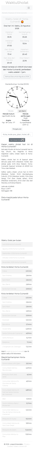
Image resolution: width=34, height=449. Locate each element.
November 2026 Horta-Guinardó (14, 262)
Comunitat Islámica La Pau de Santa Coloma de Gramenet (11, 412)
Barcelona (6, 324)
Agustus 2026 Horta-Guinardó (13, 249)
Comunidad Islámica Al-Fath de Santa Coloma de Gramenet (10, 392)
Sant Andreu (7, 275)
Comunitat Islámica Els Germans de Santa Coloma (10, 383)
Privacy (26, 444)
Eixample (5, 320)
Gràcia (4, 271)
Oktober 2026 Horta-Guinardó (13, 258)
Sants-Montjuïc (8, 338)
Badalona (5, 342)
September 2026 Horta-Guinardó (14, 253)
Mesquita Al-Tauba (9, 419)
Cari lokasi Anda (16, 140)
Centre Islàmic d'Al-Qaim (11, 363)
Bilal (4, 399)
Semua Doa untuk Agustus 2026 (17, 76)
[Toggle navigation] (28, 8)
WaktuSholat (17, 2)
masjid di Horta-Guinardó (15, 351)
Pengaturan (17, 129)
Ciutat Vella (6, 329)
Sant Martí (6, 280)
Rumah (4, 13)
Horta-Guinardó (21, 13)
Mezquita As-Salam (9, 430)
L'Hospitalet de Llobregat (11, 347)
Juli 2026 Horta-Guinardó (11, 244)
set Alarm (22, 111)
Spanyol (12, 13)
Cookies (10, 446)
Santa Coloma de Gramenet (12, 333)
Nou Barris (6, 284)
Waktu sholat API (20, 446)
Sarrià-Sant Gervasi (9, 289)
